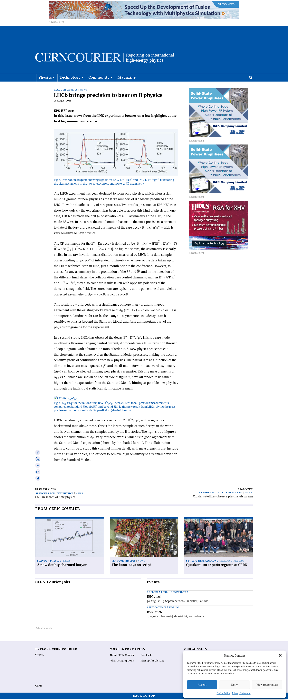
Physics (45, 77)
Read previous (45, 489)
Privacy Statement (241, 693)
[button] (280, 655)
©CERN (39, 655)
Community (99, 77)
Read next (245, 489)
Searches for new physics (54, 493)
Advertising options (122, 660)
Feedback (146, 655)
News (83, 90)
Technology (70, 77)
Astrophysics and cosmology (221, 492)
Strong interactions (202, 561)
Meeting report (232, 561)
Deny (234, 685)
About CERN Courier (122, 655)
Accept (202, 685)
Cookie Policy (223, 693)
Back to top (144, 695)
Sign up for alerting (152, 660)
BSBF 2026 (154, 612)
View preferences (267, 685)
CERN (38, 685)
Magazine (126, 77)
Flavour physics (66, 90)
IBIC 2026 (154, 596)
